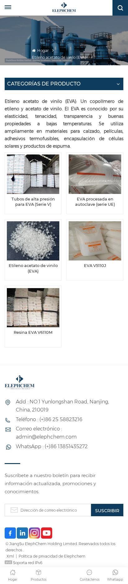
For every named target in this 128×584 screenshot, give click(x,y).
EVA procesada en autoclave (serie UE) (95, 202)
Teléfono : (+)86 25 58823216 (49, 419)
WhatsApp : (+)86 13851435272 (52, 446)
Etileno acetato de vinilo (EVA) (33, 268)
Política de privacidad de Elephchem (52, 556)
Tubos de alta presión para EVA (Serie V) (33, 202)
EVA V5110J (95, 265)
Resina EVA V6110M (33, 332)
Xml (10, 556)
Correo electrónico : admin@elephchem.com (46, 433)
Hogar (42, 50)
